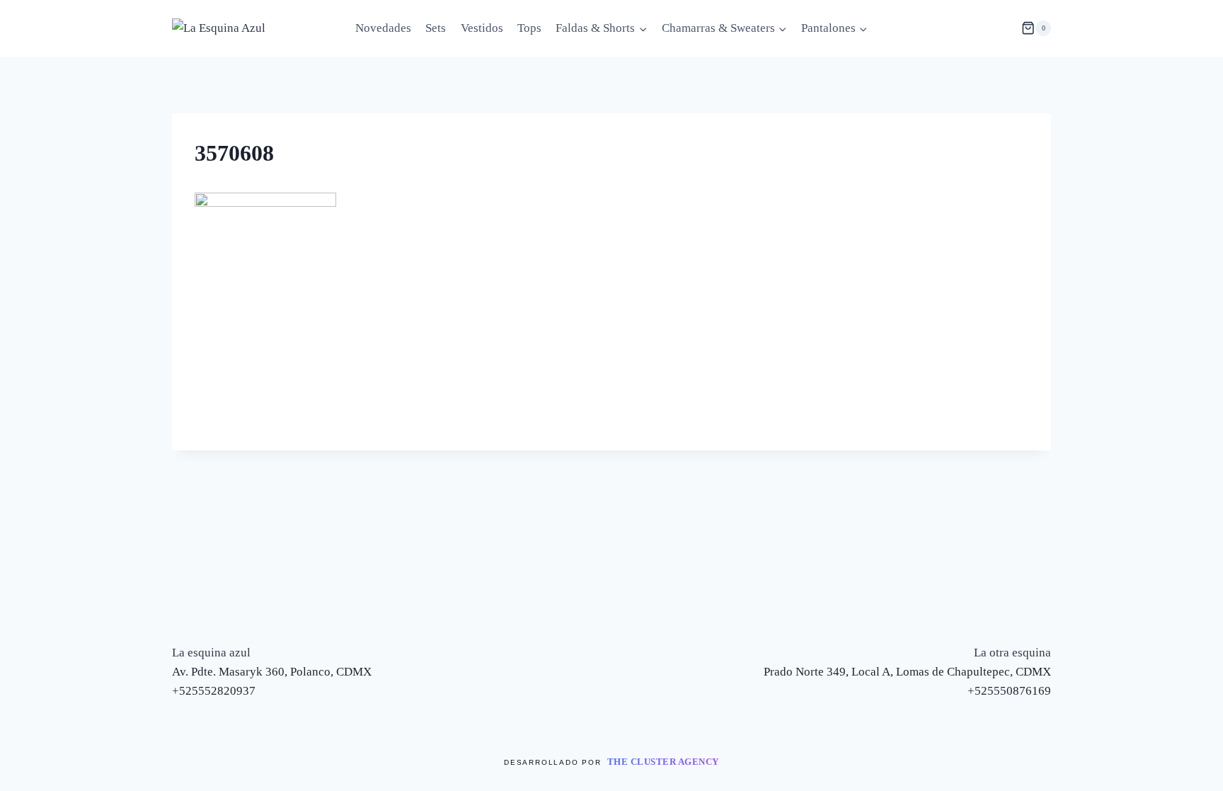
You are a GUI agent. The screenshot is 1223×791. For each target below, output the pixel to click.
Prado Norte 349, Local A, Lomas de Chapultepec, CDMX (907, 671)
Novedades (383, 28)
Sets (435, 28)
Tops (529, 28)
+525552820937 (213, 691)
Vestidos (482, 28)
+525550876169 (1009, 691)
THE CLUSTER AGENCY (663, 761)
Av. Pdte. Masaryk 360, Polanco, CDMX (272, 671)
